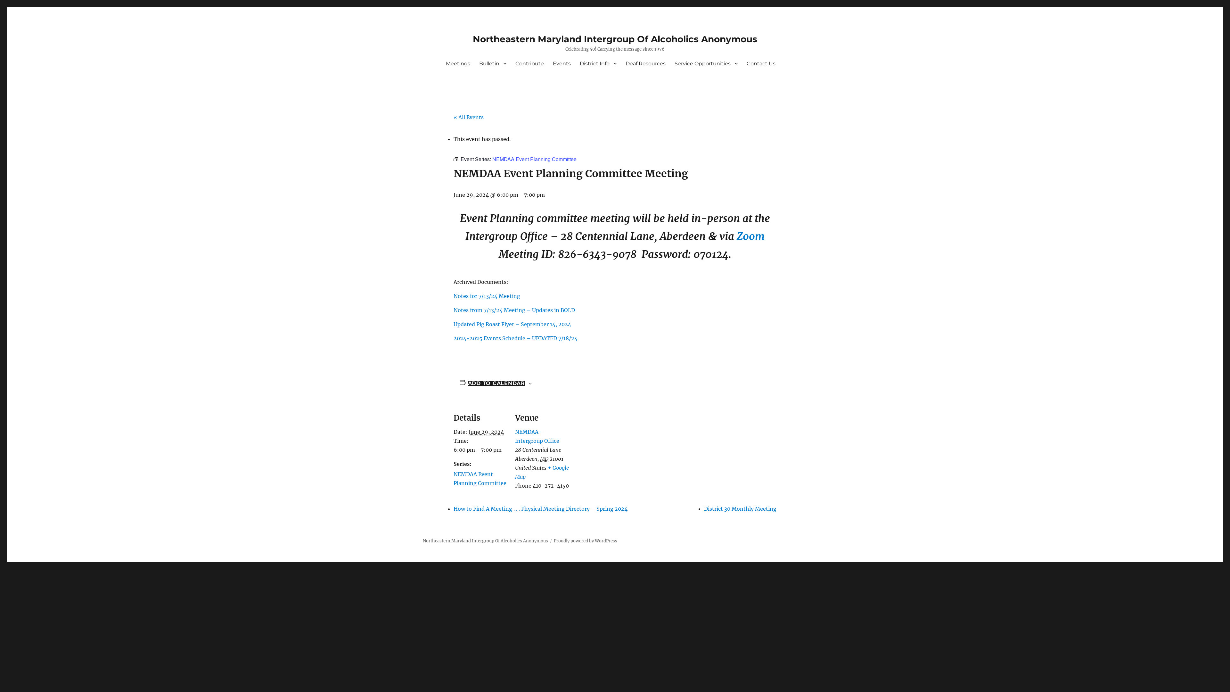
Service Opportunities (703, 64)
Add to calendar (496, 383)
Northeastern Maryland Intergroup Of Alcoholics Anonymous (615, 39)
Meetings (458, 64)
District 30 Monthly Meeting (740, 509)
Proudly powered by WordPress (585, 541)
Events (562, 64)
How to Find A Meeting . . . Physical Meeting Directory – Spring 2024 (540, 509)
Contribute (529, 64)
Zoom (751, 236)
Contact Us (761, 64)
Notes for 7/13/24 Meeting (487, 296)
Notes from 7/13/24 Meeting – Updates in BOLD (514, 310)
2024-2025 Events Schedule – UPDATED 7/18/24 (516, 338)
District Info (595, 64)
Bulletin (489, 64)
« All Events (469, 117)
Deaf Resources (646, 64)
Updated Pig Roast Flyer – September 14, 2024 (512, 324)
